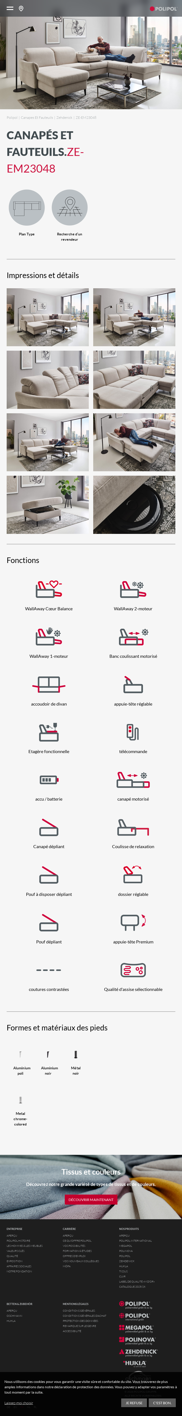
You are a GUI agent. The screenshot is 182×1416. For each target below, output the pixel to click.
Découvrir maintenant (91, 1199)
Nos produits (129, 1229)
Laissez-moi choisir (18, 1403)
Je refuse (134, 1403)
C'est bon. (162, 1403)
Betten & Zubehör (19, 1304)
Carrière (69, 1229)
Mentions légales (75, 1304)
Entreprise (14, 1229)
